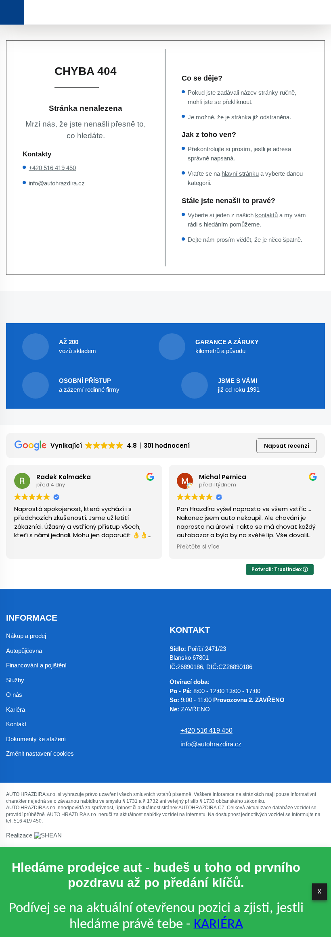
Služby (15, 680)
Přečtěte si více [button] (198, 547)
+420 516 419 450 (52, 167)
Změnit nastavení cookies (40, 753)
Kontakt (16, 724)
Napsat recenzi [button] (286, 446)
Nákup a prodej (26, 635)
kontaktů (266, 215)
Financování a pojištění (36, 665)
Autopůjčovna (24, 650)
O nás (14, 694)
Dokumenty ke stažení (36, 738)
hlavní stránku (240, 173)
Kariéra (15, 709)
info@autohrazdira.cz (57, 183)
